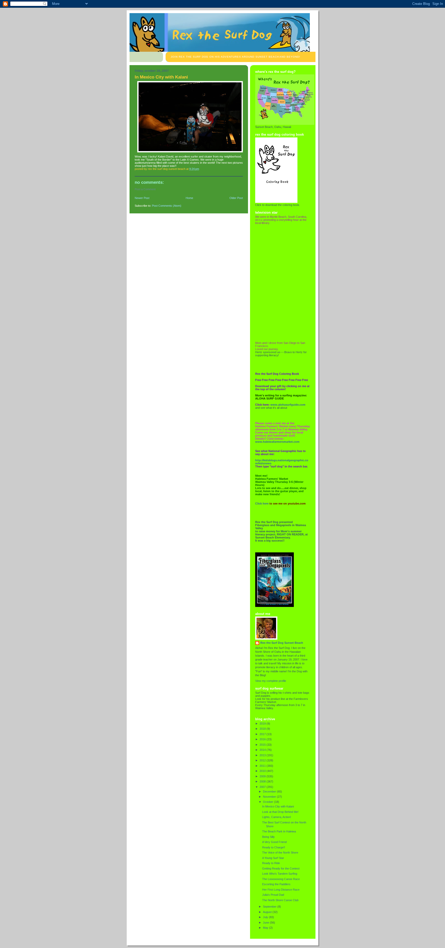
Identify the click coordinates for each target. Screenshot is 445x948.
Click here (262, 503)
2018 (263, 728)
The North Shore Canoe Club (280, 900)
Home (189, 197)
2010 (263, 770)
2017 (263, 734)
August (267, 912)
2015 (263, 744)
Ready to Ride (271, 863)
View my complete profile (270, 680)
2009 (263, 776)
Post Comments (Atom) (166, 205)
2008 (263, 781)
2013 (263, 755)
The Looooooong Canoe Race (281, 879)
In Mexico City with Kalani (278, 806)
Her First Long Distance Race (280, 889)
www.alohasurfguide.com (287, 404)
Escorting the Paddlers (276, 884)
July (266, 917)
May (266, 927)
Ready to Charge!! (273, 847)
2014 (263, 749)
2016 (263, 739)
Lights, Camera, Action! (276, 817)
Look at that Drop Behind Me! (280, 811)
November (270, 796)
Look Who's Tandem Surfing (279, 873)
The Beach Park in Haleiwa (279, 831)
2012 (263, 760)
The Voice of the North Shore (280, 852)
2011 (263, 765)
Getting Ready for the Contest (280, 868)
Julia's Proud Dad (273, 894)
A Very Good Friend (274, 841)
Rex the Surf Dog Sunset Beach (281, 642)
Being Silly (268, 836)
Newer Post (142, 197)
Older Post (236, 197)
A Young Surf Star (273, 857)
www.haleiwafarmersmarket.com (277, 441)
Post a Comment (145, 189)
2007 (263, 786)
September (270, 906)
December (270, 791)
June (266, 922)
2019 (263, 723)
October (268, 801)
